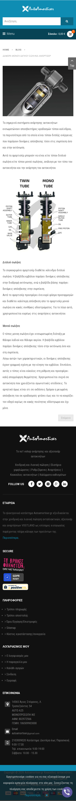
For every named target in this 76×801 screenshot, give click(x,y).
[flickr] (48, 484)
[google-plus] (56, 484)
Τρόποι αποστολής (17, 615)
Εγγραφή (11, 680)
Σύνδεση (11, 674)
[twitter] (40, 484)
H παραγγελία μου (17, 662)
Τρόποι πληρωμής (17, 609)
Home (6, 50)
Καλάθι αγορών (15, 668)
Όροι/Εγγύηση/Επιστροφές (22, 621)
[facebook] (31, 484)
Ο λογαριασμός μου (17, 655)
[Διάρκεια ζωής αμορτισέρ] (38, 91)
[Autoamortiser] (38, 8)
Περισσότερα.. (11, 537)
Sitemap (11, 628)
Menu (10, 33)
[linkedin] (65, 484)
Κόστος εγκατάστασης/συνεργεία (26, 634)
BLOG (18, 50)
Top (72, 65)
